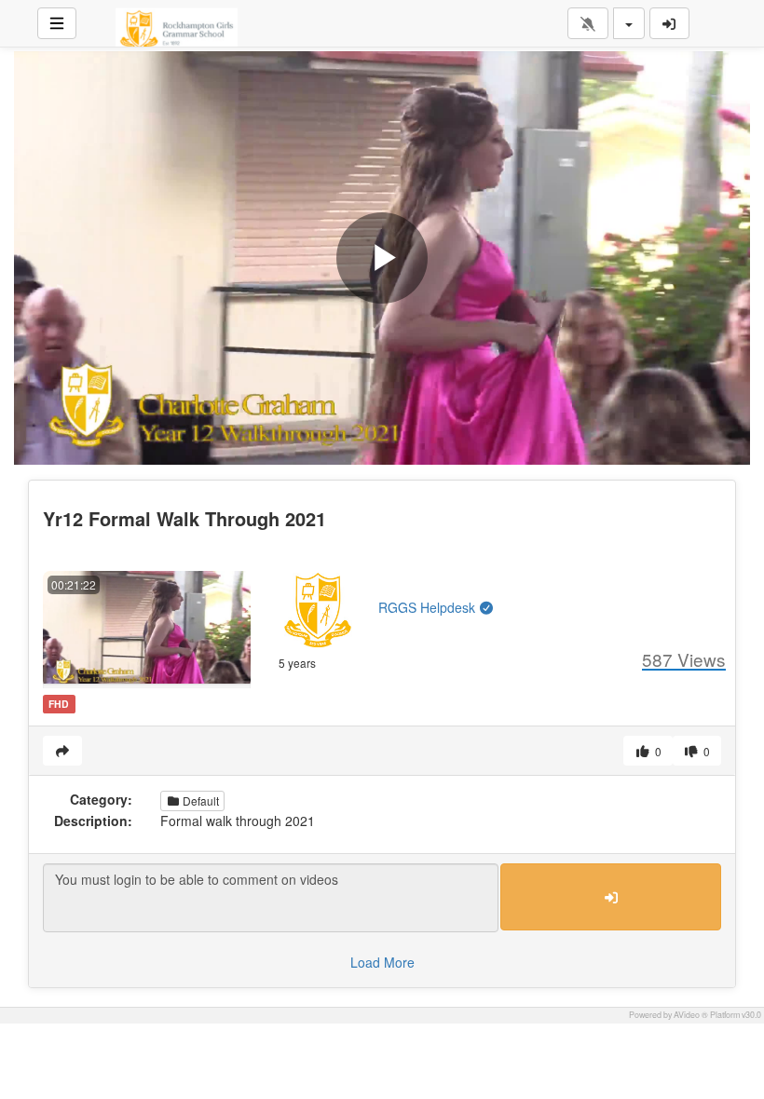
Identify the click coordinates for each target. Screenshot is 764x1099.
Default (199, 800)
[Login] (669, 23)
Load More (382, 962)
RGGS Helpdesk (428, 607)
